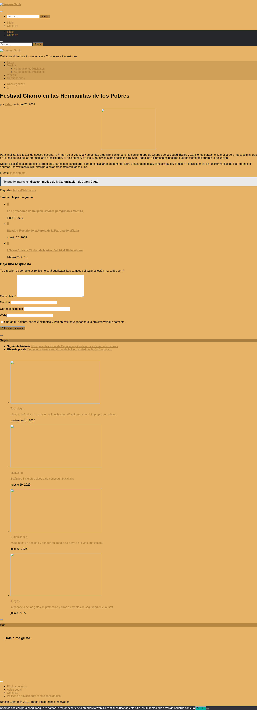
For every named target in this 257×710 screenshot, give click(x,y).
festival (17, 190)
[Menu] (1, 11)
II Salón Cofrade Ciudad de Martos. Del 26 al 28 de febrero (45, 250)
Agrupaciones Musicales (29, 68)
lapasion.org (18, 172)
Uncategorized (16, 84)
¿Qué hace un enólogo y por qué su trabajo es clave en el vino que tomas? (56, 542)
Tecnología (17, 408)
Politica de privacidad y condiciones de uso (34, 695)
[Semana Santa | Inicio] (10, 4)
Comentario (8, 296)
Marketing (16, 472)
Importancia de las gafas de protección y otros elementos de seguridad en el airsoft (61, 607)
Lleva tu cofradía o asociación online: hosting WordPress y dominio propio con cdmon (63, 414)
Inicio (10, 22)
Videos (11, 74)
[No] (207, 708)
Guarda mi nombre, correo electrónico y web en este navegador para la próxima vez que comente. (64, 321)
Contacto (12, 25)
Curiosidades (18, 536)
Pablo (8, 104)
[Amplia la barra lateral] (1, 335)
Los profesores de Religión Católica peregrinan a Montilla (45, 211)
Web (3, 315)
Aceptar (201, 708)
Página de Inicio (17, 686)
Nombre (5, 302)
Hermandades (16, 78)
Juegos (15, 601)
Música (11, 65)
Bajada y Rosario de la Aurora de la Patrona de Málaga (43, 230)
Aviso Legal (14, 689)
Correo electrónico (11, 308)
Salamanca (29, 190)
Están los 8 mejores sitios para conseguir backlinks (42, 478)
